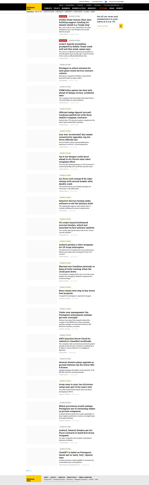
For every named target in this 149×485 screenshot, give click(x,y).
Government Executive (59, 479)
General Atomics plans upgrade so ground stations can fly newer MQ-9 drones (77, 365)
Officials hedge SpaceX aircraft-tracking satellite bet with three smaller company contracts (75, 115)
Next (28, 471)
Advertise (97, 5)
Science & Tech (79, 8)
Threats (48, 8)
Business (66, 8)
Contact (53, 477)
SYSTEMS (104, 8)
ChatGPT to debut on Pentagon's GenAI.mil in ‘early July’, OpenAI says (76, 455)
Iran (93, 12)
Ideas (112, 8)
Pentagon (78, 12)
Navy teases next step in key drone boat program (77, 292)
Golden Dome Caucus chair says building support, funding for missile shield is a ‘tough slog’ (75, 22)
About (61, 5)
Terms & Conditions (85, 477)
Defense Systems (74, 16)
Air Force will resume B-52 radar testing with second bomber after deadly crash (76, 181)
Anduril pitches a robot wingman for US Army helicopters (76, 246)
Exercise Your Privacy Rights (116, 1)
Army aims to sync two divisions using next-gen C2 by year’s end (76, 385)
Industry (38, 12)
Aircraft (68, 12)
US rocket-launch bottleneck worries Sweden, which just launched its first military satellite (76, 225)
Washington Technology (81, 479)
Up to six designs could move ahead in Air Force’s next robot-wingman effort (75, 159)
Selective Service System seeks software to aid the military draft (76, 202)
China (86, 12)
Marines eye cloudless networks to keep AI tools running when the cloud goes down (77, 269)
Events (119, 8)
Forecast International (111, 5)
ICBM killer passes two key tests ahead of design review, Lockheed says (76, 93)
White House (49, 12)
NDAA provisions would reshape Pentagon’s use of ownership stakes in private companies (77, 409)
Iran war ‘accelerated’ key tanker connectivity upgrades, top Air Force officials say (76, 137)
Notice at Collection (84, 1)
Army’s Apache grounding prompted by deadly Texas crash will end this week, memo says (75, 46)
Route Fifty (70, 479)
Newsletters (70, 5)
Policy (57, 8)
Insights (89, 5)
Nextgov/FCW (47, 479)
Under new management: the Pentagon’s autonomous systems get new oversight (75, 315)
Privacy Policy (72, 477)
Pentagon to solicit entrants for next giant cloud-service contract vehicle (76, 71)
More (96, 479)
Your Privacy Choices (97, 1)
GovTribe (91, 479)
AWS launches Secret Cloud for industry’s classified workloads (75, 340)
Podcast (80, 5)
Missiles (59, 12)
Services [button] (92, 8)
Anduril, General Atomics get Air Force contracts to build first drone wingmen (76, 433)
